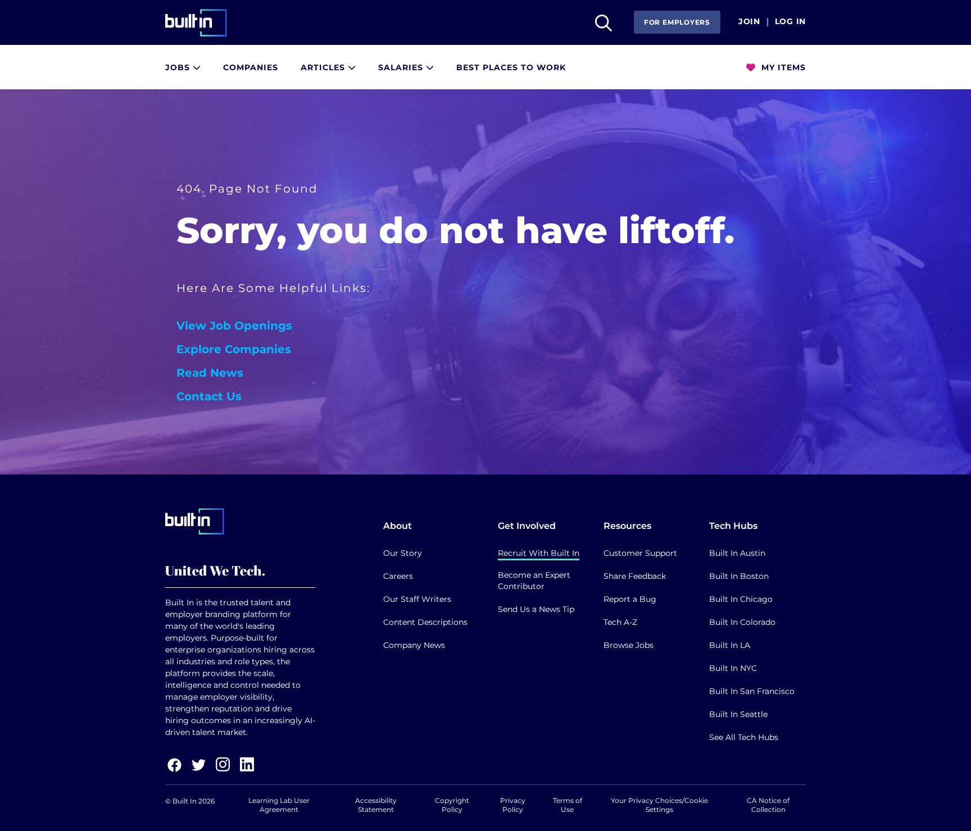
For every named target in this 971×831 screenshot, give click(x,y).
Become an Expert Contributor (534, 580)
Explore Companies (233, 349)
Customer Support (640, 553)
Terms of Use (567, 805)
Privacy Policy (512, 805)
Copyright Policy (452, 805)
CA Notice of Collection (768, 805)
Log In (790, 21)
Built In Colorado (742, 622)
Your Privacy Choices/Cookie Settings (659, 805)
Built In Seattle (738, 714)
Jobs (179, 67)
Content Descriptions (425, 622)
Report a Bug (630, 599)
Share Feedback (635, 576)
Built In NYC (733, 668)
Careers (398, 576)
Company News (414, 645)
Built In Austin (737, 553)
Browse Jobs (629, 645)
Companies (250, 67)
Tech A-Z (620, 622)
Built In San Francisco (752, 691)
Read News (209, 373)
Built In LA (729, 645)
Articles (324, 67)
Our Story (402, 553)
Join (749, 21)
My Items (782, 67)
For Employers (677, 22)
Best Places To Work (511, 67)
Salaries (402, 67)
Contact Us (209, 396)
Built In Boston (739, 576)
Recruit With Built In (538, 553)
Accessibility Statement (376, 805)
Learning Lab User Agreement (279, 805)
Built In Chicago (741, 599)
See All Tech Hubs (743, 737)
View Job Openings (234, 325)
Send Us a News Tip (536, 609)
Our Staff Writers (417, 599)
